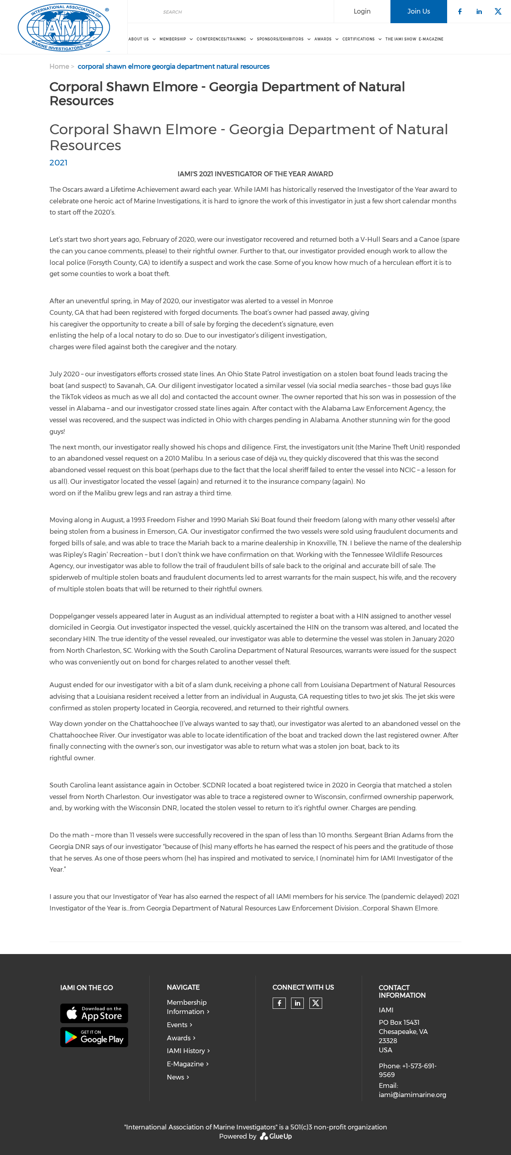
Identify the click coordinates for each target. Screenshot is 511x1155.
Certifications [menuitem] (359, 39)
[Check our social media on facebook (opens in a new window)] (279, 1003)
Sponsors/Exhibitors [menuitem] (280, 39)
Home (59, 66)
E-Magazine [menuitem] (431, 39)
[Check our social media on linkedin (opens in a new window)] (297, 1003)
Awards (178, 1038)
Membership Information (187, 1007)
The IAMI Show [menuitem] (401, 39)
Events (177, 1025)
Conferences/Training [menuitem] (221, 39)
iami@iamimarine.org (412, 1095)
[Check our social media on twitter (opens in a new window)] (316, 1003)
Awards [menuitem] (323, 39)
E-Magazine (185, 1064)
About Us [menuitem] (139, 39)
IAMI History (186, 1051)
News (175, 1077)
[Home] (63, 27)
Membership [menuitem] (173, 39)
